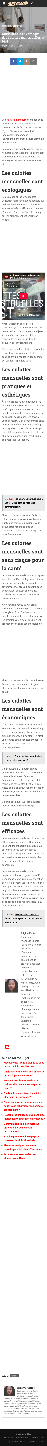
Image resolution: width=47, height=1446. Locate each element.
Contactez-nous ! (18, 1441)
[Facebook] (13, 61)
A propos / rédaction (35, 1441)
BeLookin (6, 26)
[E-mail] (7, 1047)
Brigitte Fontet (7, 46)
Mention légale (37, 1438)
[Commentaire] (27, 61)
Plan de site (9, 1438)
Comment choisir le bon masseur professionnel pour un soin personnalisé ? (21, 1127)
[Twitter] (20, 61)
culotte (14, 1375)
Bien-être (17, 26)
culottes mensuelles (17, 119)
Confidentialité (22, 1438)
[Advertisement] (23, 93)
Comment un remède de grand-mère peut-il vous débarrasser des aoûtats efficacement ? (23, 1106)
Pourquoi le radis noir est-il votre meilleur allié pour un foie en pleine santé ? (22, 1084)
